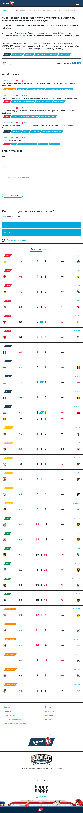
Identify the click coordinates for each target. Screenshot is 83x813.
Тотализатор (8, 711)
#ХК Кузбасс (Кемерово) (36, 89)
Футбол (7, 54)
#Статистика (35, 131)
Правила (77, 151)
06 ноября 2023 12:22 (8, 80)
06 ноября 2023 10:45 (8, 108)
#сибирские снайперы (44, 101)
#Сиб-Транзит (17, 54)
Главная (7, 707)
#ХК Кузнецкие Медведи (26, 101)
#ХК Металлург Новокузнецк (27, 144)
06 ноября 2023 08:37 (8, 137)
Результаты (49, 711)
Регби (7, 518)
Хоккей (7, 101)
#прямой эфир (64, 54)
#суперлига (21, 89)
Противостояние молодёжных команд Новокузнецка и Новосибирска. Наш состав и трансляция (39, 98)
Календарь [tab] (47, 249)
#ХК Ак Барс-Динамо (53, 89)
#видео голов (54, 144)
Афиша (48, 719)
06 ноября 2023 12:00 (8, 95)
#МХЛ (14, 101)
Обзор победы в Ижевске (12, 140)
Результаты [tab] (36, 249)
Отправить (13, 195)
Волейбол (9, 427)
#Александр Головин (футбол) (52, 131)
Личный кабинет (10, 715)
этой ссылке (20, 36)
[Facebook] (76, 63)
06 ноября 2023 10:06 (8, 122)
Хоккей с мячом (10, 89)
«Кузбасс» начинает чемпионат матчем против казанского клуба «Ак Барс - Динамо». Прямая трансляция (38, 84)
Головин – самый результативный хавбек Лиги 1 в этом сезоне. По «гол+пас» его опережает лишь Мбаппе (40, 127)
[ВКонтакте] (73, 63)
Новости (48, 707)
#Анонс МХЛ (16, 116)
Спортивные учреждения (13, 719)
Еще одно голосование (16, 240)
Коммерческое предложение (15, 724)
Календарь (49, 715)
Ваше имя (6, 156)
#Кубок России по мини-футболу (46, 54)
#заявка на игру (59, 101)
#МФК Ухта (28, 54)
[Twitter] (79, 63)
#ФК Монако (16, 131)
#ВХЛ (13, 144)
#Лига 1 (26, 131)
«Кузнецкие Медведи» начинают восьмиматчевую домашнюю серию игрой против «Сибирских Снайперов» (39, 112)
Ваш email (6, 166)
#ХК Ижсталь (43, 144)
